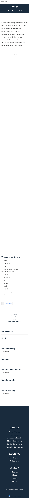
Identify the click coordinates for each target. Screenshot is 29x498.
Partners (14, 478)
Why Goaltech (14, 458)
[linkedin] (13, 423)
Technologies (9, 303)
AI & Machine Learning (14, 438)
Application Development (14, 447)
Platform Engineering (14, 441)
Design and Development (16, 496)
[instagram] (16, 423)
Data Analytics (14, 435)
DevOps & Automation (14, 444)
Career (14, 481)
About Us (14, 472)
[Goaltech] (14, 414)
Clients (14, 475)
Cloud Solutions (14, 432)
